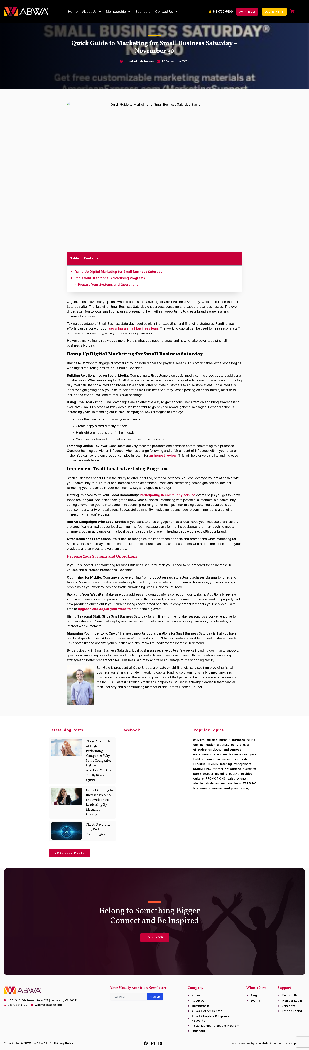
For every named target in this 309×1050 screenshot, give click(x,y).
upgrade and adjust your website (104, 609)
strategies (212, 783)
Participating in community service (167, 495)
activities (199, 740)
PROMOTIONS (215, 778)
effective (200, 749)
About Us (89, 11)
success (226, 783)
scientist (242, 778)
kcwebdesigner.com (269, 1043)
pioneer (208, 773)
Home (73, 11)
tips (195, 788)
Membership (116, 11)
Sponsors (143, 11)
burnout (224, 740)
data (246, 744)
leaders (227, 759)
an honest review (162, 455)
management (242, 764)
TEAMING (249, 783)
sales (231, 778)
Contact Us (164, 11)
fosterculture (238, 754)
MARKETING (202, 769)
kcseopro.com (295, 1043)
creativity (223, 744)
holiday (198, 759)
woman (205, 788)
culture (236, 744)
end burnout (232, 749)
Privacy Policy (64, 1043)
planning (221, 773)
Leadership (241, 759)
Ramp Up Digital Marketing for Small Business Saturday (119, 272)
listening (226, 764)
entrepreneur (202, 754)
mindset (218, 769)
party (197, 773)
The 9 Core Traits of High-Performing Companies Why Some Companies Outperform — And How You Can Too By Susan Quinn (99, 760)
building (211, 740)
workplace (231, 788)
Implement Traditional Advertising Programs (110, 278)
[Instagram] (153, 1043)
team (237, 783)
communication (204, 744)
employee (215, 749)
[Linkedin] (160, 1043)
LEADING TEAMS (205, 764)
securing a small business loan (133, 328)
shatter (198, 783)
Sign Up (155, 996)
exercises (220, 754)
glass (252, 754)
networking (233, 769)
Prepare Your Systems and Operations (108, 284)
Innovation (212, 759)
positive (234, 773)
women (217, 788)
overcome (250, 769)
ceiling (251, 740)
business (238, 740)
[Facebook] (146, 1043)
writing (245, 788)
